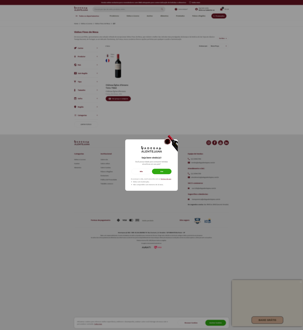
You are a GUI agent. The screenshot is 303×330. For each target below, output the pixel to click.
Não (141, 171)
